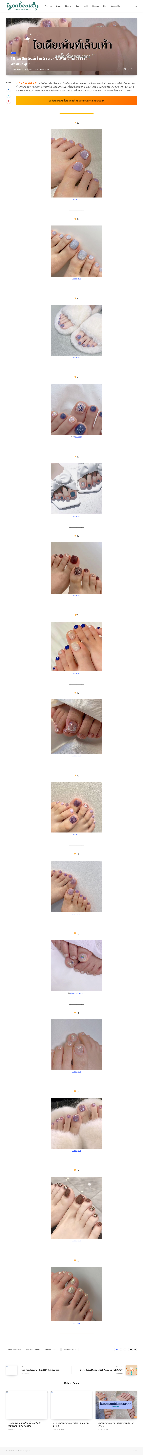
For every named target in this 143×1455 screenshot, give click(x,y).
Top (135, 1451)
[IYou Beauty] (23, 6)
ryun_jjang (76, 1323)
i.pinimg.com (76, 199)
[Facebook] (121, 69)
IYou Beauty (18, 69)
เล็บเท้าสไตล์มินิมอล (51, 1349)
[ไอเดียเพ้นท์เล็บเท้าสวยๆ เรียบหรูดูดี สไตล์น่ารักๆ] (116, 1405)
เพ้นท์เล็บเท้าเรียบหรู (33, 1349)
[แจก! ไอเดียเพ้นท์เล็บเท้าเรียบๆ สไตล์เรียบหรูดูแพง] (71, 1405)
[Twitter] (125, 69)
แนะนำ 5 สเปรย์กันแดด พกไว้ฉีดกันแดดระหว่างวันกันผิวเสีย (101, 1370)
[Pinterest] (131, 69)
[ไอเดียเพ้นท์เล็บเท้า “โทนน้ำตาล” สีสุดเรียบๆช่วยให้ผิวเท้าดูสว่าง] (26, 1405)
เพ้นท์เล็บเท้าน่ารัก (14, 1349)
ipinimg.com (76, 914)
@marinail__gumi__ (77, 993)
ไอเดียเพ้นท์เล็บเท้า (70, 1349)
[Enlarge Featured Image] (71, 46)
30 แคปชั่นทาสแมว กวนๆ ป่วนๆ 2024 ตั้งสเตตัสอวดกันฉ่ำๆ (41, 1370)
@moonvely (78, 437)
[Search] (136, 6)
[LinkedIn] (128, 69)
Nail (13, 53)
